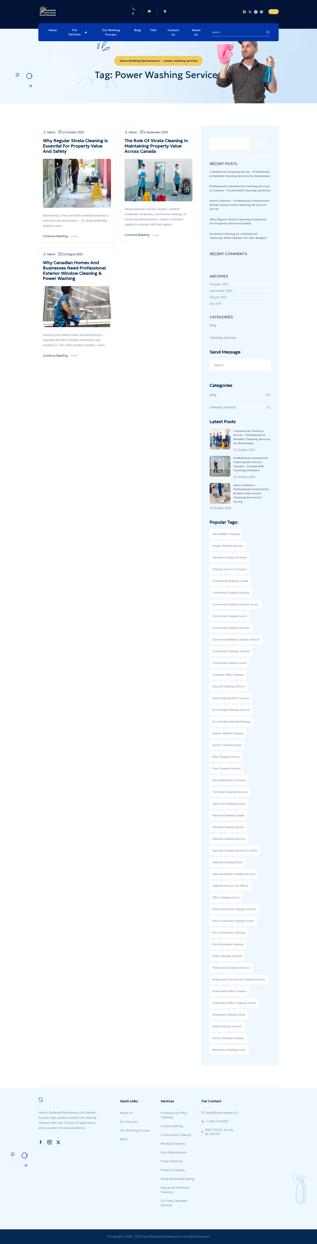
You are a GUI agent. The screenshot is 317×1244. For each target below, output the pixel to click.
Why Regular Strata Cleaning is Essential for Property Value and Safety (75, 146)
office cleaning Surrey (225, 897)
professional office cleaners (229, 991)
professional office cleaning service (234, 1002)
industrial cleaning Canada (228, 815)
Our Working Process (111, 32)
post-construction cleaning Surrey (233, 920)
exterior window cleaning (227, 733)
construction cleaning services (231, 651)
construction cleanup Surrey (229, 662)
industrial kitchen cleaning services (233, 873)
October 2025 (219, 284)
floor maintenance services (229, 780)
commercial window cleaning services (236, 639)
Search (214, 136)
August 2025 (218, 297)
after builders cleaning (226, 534)
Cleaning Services (223, 338)
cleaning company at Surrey (229, 557)
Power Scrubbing (173, 1170)
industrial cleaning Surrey (227, 862)
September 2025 (221, 291)
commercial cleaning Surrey (229, 616)
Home (53, 30)
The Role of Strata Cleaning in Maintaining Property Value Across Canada (156, 146)
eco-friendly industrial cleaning (231, 721)
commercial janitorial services (231, 627)
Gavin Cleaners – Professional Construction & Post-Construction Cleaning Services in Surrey (239, 205)
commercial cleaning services (230, 592)
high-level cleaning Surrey (228, 803)
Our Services (75, 32)
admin (51, 132)
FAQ (153, 30)
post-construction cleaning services (234, 909)
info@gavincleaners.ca (222, 1113)
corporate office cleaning (227, 674)
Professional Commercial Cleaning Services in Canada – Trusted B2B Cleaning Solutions (240, 188)
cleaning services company (229, 569)
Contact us (173, 32)
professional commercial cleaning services (238, 979)
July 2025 (216, 303)
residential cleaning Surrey (228, 1014)
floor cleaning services (226, 768)
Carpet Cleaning (172, 1126)
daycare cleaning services (228, 686)
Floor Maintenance (174, 1152)
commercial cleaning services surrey (235, 604)
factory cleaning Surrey (226, 745)
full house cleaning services (230, 791)
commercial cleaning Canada (230, 580)
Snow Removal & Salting (177, 1179)
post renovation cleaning (227, 944)
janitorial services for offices (230, 885)
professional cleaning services (231, 967)
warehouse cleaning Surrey (229, 1049)
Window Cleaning (173, 1144)
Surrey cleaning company (228, 1038)
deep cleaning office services (230, 698)
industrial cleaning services (229, 838)
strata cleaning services (227, 1026)
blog (213, 325)
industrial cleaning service (228, 827)
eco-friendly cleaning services (231, 709)
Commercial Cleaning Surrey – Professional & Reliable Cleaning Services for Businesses (240, 174)
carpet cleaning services (227, 545)
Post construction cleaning (228, 932)
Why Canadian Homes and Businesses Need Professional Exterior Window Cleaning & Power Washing (74, 270)
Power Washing (172, 1161)
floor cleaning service (225, 756)
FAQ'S (124, 1139)
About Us (196, 32)
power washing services (227, 956)
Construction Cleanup (176, 1135)
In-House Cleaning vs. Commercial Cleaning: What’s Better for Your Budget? (238, 236)
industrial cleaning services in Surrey (234, 850)
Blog (137, 30)
